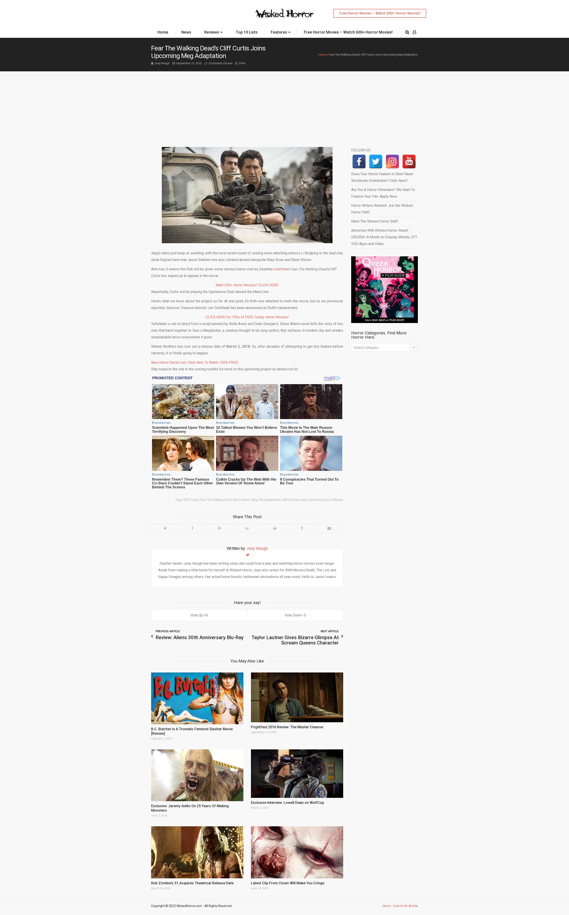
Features (279, 32)
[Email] (329, 528)
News (186, 32)
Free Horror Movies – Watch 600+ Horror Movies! (379, 13)
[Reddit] (274, 528)
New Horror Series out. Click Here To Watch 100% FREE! (194, 362)
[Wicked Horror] (284, 13)
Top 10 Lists (247, 32)
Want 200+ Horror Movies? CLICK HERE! (247, 285)
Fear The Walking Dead (216, 500)
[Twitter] (165, 528)
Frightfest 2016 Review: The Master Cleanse (287, 727)
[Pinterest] (219, 528)
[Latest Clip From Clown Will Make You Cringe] (297, 852)
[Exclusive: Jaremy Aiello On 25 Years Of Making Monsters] (197, 775)
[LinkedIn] (246, 528)
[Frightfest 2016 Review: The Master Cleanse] (297, 697)
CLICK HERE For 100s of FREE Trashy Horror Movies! (247, 317)
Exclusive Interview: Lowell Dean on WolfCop (287, 803)
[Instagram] (392, 162)
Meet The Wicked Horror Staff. (375, 221)
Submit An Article (405, 905)
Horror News (241, 500)
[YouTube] (409, 162)
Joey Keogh (162, 63)
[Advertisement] (284, 105)
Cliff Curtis (190, 500)
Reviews (211, 32)
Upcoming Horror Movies (326, 500)
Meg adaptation (270, 500)
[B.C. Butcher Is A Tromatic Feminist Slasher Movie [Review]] (197, 698)
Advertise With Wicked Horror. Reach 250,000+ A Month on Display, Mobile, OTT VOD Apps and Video (384, 237)
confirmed (282, 269)
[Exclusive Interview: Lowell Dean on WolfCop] (297, 773)
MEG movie (291, 500)
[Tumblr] (302, 528)
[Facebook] (192, 528)
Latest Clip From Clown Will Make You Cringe (287, 883)
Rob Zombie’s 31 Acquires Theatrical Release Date (192, 883)
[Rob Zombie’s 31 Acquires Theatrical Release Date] (197, 852)
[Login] (414, 32)
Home (163, 32)
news (303, 500)
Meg (255, 500)
